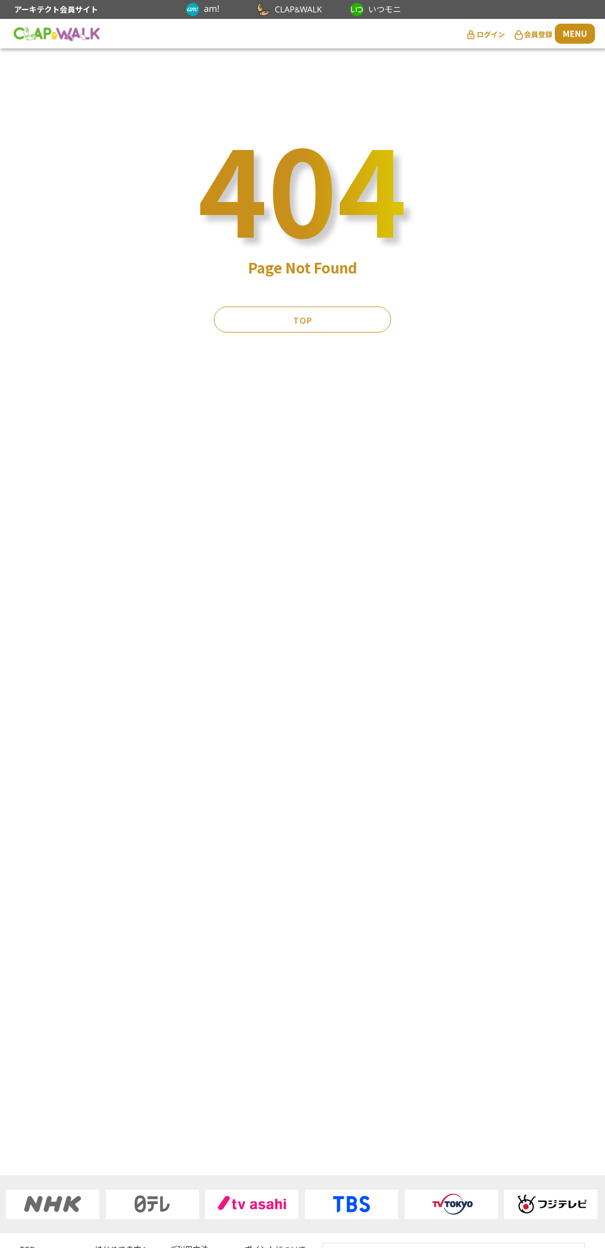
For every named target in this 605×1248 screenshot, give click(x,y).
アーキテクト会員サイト (56, 9)
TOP (303, 320)
